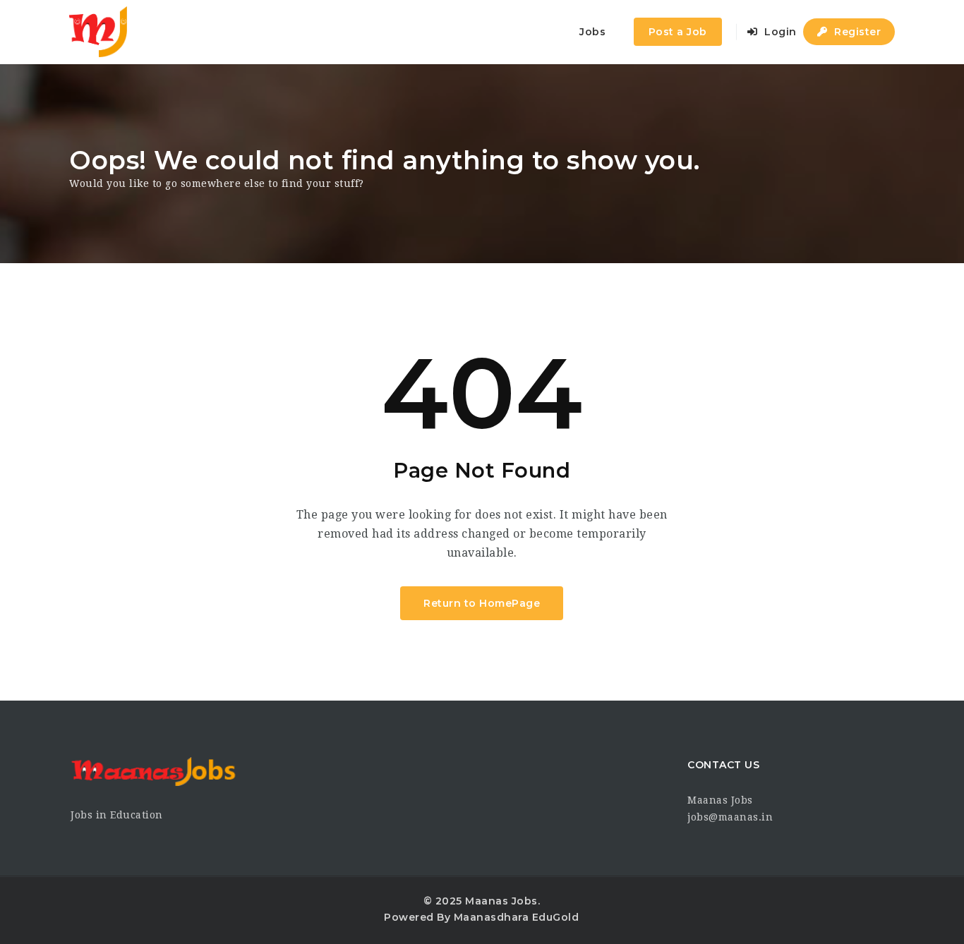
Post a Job (678, 31)
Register (856, 31)
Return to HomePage (481, 603)
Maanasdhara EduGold (516, 917)
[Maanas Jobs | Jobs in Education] (98, 31)
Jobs (592, 31)
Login (779, 31)
